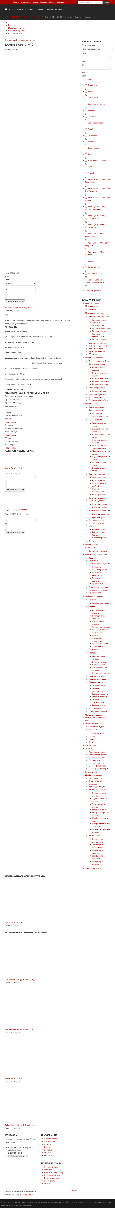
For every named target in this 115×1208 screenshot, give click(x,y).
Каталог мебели (51, 1138)
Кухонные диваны (97, 498)
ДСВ (6, 315)
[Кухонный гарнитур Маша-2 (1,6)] (26, 956)
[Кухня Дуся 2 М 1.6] (12, 459)
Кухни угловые (98, 494)
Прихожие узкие (99, 583)
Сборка (52, 2)
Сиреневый (92, 135)
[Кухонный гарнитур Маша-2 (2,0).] (26, 1006)
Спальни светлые (99, 696)
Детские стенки (95, 397)
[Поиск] (87, 72)
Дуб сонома (93, 97)
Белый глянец (94, 85)
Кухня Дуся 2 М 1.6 (13, 468)
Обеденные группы (97, 517)
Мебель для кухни (93, 403)
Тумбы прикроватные (98, 711)
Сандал (91, 261)
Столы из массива (96, 763)
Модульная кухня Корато (16, 509)
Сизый (90, 129)
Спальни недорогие (100, 694)
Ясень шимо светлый (97, 160)
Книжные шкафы (96, 781)
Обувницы (93, 560)
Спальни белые (98, 685)
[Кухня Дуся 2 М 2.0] (26, 899)
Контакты (60, 2)
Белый (90, 79)
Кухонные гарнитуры (98, 474)
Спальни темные (99, 705)
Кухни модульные (96, 410)
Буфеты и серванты (100, 514)
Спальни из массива (97, 676)
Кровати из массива (101, 627)
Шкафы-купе (94, 835)
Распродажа (90, 745)
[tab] (96, 45)
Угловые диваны (99, 733)
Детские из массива (100, 378)
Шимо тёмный (94, 267)
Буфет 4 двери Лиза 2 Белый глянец (21, 1125)
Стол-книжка (94, 760)
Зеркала (92, 309)
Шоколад (92, 154)
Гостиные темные (99, 339)
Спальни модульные (97, 679)
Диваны (92, 729)
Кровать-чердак (99, 391)
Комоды (92, 599)
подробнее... (28, 1194)
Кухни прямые (98, 480)
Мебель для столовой (98, 510)
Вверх (74, 1190)
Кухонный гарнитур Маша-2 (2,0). (19, 1029)
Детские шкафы (95, 778)
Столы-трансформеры (98, 768)
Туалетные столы (96, 708)
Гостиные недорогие (101, 328)
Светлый (91, 166)
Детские (58, 9)
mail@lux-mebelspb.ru (31, 17)
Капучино (92, 116)
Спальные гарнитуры (98, 682)
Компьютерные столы (98, 551)
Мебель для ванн (92, 306)
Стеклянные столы (96, 757)
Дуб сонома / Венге (96, 104)
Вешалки (92, 558)
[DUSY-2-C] (26, 146)
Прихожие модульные (98, 590)
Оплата (35, 2)
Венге (90, 91)
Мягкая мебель (91, 723)
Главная (16, 2)
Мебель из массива (93, 715)
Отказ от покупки (51, 1178)
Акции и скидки (92, 303)
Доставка (43, 2)
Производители (51, 1167)
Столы (87, 748)
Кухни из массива (96, 407)
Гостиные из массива (98, 343)
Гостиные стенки (96, 348)
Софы (91, 739)
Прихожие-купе (95, 593)
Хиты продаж (91, 772)
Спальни (49, 9)
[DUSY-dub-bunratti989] (53, 225)
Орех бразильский (96, 123)
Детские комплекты (100, 381)
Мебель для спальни (94, 596)
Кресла (92, 736)
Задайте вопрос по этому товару (19, 307)
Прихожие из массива (98, 587)
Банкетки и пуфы (96, 726)
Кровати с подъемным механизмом (97, 638)
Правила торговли (52, 1175)
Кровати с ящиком (100, 643)
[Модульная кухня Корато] (12, 501)
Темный (91, 173)
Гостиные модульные (98, 346)
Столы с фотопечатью (98, 766)
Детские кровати (96, 387)
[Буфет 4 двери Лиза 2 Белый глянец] (25, 1103)
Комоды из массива (100, 603)
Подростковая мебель (98, 400)
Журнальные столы (97, 351)
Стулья (91, 526)
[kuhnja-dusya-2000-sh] (21, 227)
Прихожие (21, 9)
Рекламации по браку (53, 1172)
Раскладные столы (97, 752)
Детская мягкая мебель (99, 361)
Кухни (30, 9)
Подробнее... (10, 422)
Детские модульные (97, 394)
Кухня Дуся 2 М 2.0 (13, 922)
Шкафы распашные (97, 789)
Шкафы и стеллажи (93, 775)
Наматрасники (98, 664)
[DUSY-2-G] (26, 189)
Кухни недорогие (100, 477)
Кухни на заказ (95, 419)
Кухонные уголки (96, 500)
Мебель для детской (94, 357)
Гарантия (48, 1169)
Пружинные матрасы (101, 673)
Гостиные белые (99, 320)
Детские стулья (98, 529)
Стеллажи (93, 784)
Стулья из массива (100, 532)
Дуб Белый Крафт (95, 273)
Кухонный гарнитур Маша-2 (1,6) (19, 979)
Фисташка (92, 141)
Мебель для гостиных (94, 313)
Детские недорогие (100, 384)
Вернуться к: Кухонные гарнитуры (20, 40)
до (83, 64)
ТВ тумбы (93, 354)
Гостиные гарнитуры (97, 316)
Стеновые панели (96, 520)
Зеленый (91, 110)
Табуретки (93, 541)
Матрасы (92, 653)
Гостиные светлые (99, 331)
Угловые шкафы (99, 809)
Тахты (91, 742)
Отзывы (47, 1144)
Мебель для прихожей (95, 554)
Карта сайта (49, 1181)
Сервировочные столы (98, 754)
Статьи (47, 1183)
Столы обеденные (96, 523)
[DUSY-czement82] (53, 256)
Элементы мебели (93, 868)
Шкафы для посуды (97, 786)
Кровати (92, 606)
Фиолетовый (93, 148)
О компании (26, 2)
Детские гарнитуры (97, 364)
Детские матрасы (99, 662)
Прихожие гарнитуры (98, 563)
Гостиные (39, 9)
